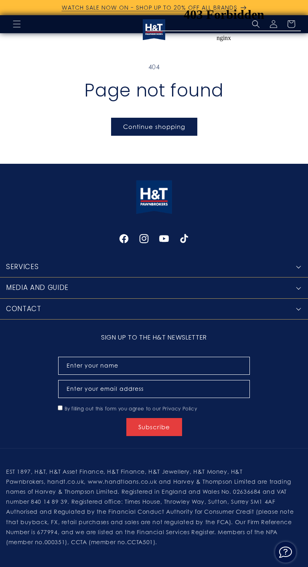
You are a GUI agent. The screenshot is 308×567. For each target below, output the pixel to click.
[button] (17, 24)
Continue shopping (154, 126)
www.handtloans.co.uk (123, 481)
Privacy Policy (179, 409)
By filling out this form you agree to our (131, 409)
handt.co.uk (65, 481)
